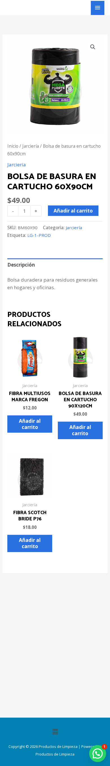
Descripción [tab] (21, 264)
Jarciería (30, 146)
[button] (93, 47)
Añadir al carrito (73, 210)
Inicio (12, 146)
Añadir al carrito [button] (30, 424)
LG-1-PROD (39, 235)
